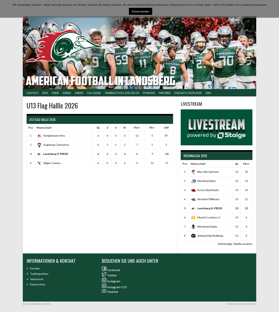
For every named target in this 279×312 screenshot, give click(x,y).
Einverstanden (140, 11)
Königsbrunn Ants (54, 135)
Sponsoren (149, 93)
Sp (98, 127)
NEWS (45, 93)
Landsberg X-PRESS (55, 153)
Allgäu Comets (52, 163)
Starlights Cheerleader (188, 93)
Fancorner (164, 93)
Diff (166, 127)
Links (208, 93)
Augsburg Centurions (56, 144)
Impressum (36, 279)
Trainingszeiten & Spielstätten (122, 93)
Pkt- (152, 127)
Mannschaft (44, 127)
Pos (30, 127)
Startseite (33, 93)
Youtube (112, 291)
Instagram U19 (117, 287)
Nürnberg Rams (206, 180)
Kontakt (35, 268)
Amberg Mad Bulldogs (210, 235)
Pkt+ (137, 127)
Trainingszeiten (39, 273)
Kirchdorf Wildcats (208, 199)
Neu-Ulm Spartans (208, 171)
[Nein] (274, 9)
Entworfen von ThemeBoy (241, 304)
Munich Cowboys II (208, 217)
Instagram (113, 281)
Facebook (113, 270)
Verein (55, 93)
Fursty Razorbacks (208, 190)
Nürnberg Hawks (207, 226)
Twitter (112, 275)
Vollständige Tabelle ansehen (235, 243)
